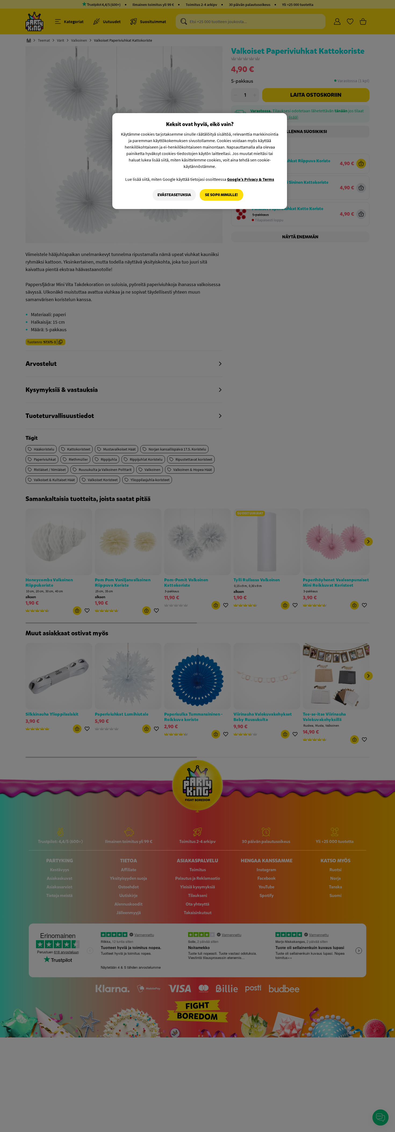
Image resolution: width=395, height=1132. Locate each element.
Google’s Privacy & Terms (250, 179)
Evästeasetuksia (174, 194)
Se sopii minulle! (221, 194)
